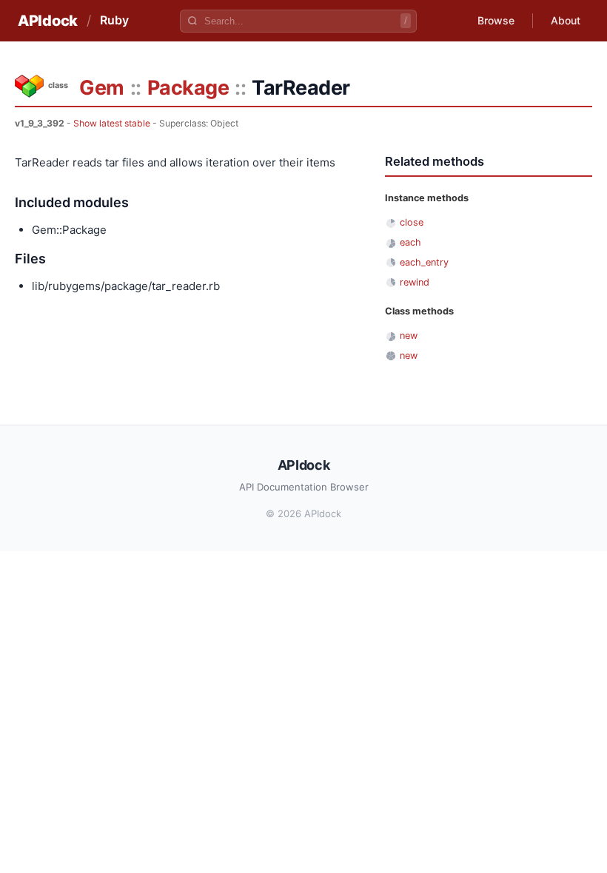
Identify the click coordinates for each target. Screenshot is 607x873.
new (408, 335)
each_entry (424, 262)
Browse (495, 20)
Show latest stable (111, 123)
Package (188, 87)
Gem (101, 87)
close (411, 222)
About (565, 20)
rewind (414, 282)
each (410, 242)
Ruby (114, 20)
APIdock (48, 21)
